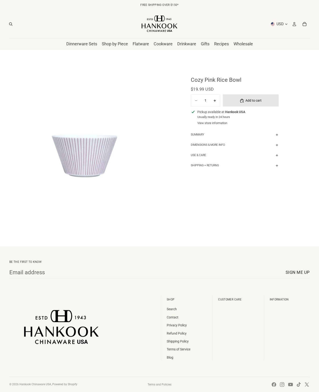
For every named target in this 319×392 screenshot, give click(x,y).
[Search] (11, 24)
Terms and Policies (159, 384)
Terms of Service (178, 349)
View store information (212, 123)
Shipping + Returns (205, 165)
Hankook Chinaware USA (35, 384)
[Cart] (304, 24)
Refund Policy (177, 333)
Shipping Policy (178, 341)
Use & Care (198, 155)
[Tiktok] (298, 384)
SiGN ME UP (298, 272)
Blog (170, 357)
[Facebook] (274, 384)
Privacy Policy (177, 325)
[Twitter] (307, 384)
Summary (197, 134)
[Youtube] (290, 384)
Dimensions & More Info (208, 145)
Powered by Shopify (64, 384)
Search (172, 309)
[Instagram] (282, 384)
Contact (172, 317)
